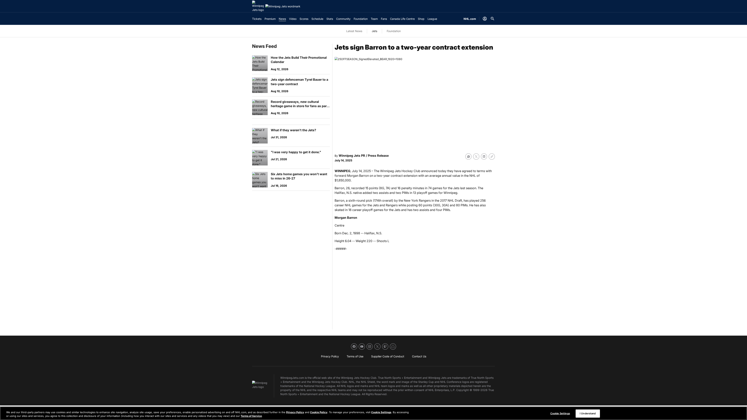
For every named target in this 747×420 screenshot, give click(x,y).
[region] (373, 413)
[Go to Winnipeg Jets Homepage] (258, 6)
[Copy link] (492, 156)
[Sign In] (484, 18)
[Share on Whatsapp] (468, 156)
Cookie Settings (381, 412)
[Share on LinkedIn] (484, 156)
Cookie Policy (318, 412)
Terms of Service (251, 415)
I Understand (588, 413)
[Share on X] (476, 156)
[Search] (492, 18)
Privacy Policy (295, 412)
